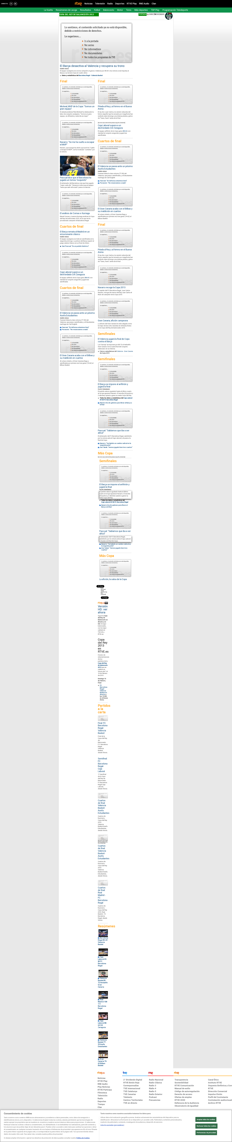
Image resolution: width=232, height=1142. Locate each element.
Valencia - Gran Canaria (125, 351)
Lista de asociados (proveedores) (112, 1125)
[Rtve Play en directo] (11, 4)
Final (63, 81)
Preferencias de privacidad (206, 1133)
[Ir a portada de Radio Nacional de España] (160, 1073)
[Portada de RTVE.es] (78, 4)
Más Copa (105, 453)
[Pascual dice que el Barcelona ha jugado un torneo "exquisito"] (77, 165)
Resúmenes (103, 926)
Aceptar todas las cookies (206, 1119)
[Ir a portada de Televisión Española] (135, 1073)
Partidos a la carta (103, 709)
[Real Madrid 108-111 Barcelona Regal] (103, 995)
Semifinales (106, 333)
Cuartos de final (71, 226)
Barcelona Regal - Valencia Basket (91, 75)
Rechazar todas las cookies (206, 1126)
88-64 (87, 278)
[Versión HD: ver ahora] (103, 603)
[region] (116, 1126)
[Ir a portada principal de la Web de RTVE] (109, 1072)
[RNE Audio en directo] (15, 4)
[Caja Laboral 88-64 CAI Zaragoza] (103, 1016)
